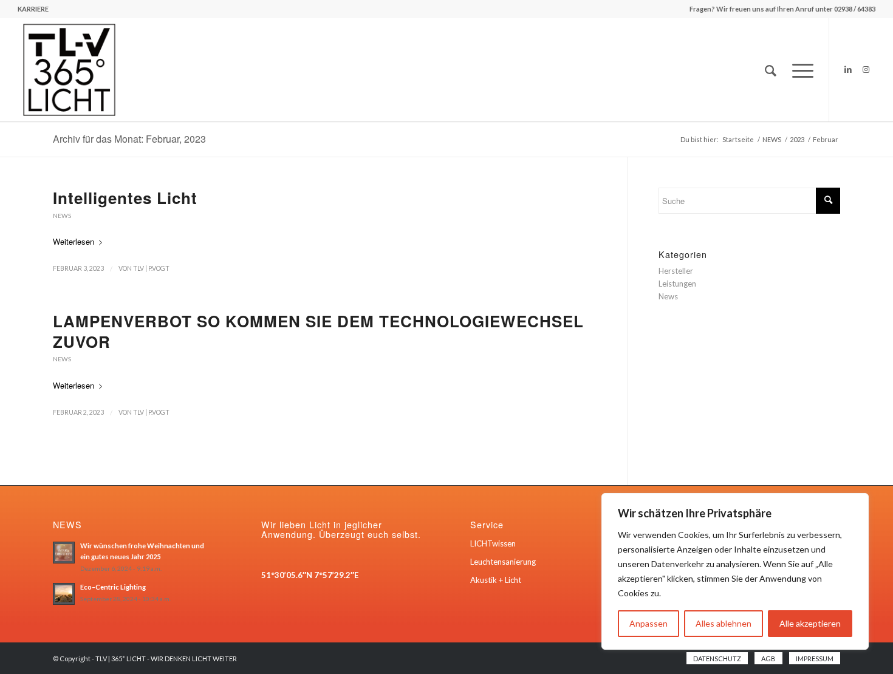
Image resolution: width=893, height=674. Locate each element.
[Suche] (770, 69)
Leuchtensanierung (503, 562)
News (62, 215)
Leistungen (677, 283)
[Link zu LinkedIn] (848, 69)
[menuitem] (33, 9)
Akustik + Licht (495, 580)
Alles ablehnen (723, 623)
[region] (735, 571)
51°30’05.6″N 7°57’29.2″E (309, 575)
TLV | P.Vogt (151, 268)
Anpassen (648, 623)
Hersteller (676, 271)
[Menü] (798, 69)
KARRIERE (33, 9)
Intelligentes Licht (125, 197)
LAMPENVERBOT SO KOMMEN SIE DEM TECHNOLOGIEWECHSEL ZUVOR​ (318, 331)
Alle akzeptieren (810, 623)
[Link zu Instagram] (866, 69)
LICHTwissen (493, 543)
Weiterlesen (73, 241)
